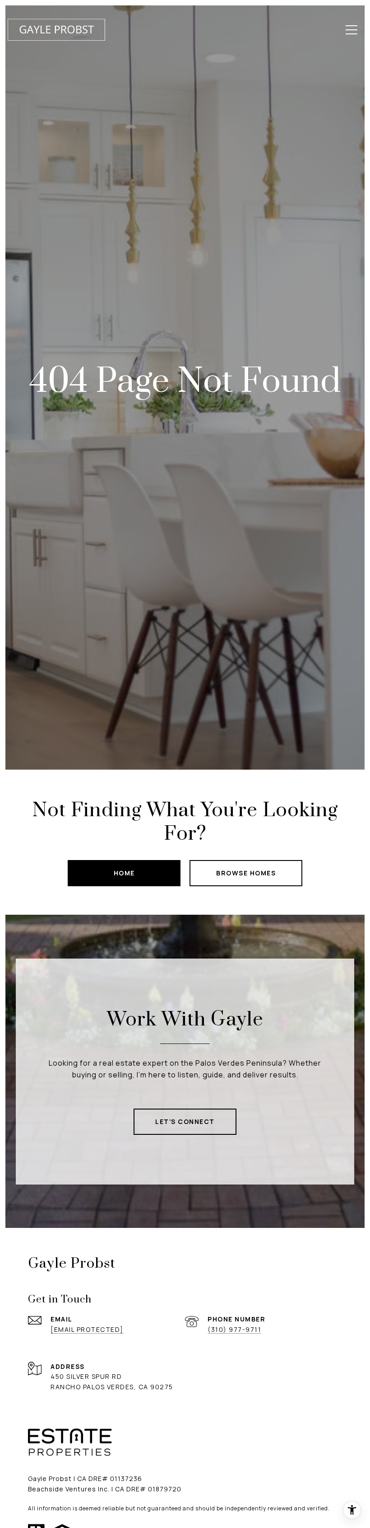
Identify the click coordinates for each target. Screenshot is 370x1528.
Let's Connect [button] (185, 1121)
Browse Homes (246, 873)
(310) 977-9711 (234, 1329)
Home (124, 873)
